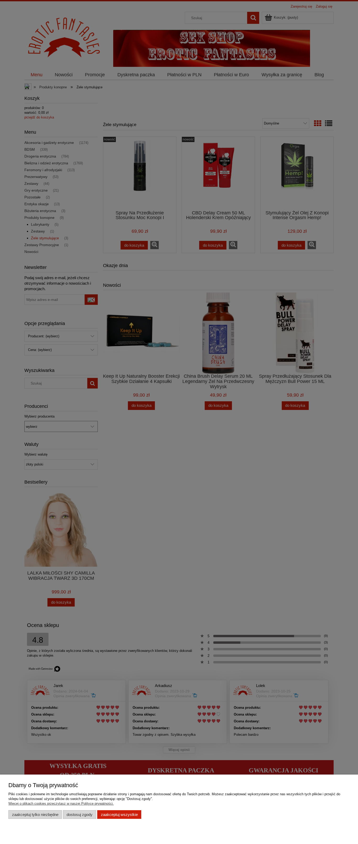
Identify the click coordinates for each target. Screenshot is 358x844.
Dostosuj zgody (80, 814)
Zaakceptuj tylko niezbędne (35, 814)
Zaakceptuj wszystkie (119, 814)
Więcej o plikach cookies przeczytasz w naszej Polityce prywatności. (61, 803)
